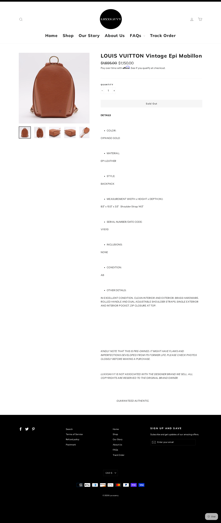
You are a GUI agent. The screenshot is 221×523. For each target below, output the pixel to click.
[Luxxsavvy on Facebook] (20, 429)
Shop (68, 35)
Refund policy (72, 439)
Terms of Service (74, 434)
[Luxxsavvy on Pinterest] (33, 429)
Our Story (89, 35)
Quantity (107, 85)
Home (51, 35)
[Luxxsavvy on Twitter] (27, 429)
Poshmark (71, 444)
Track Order (163, 35)
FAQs (136, 35)
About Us (115, 35)
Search (69, 429)
